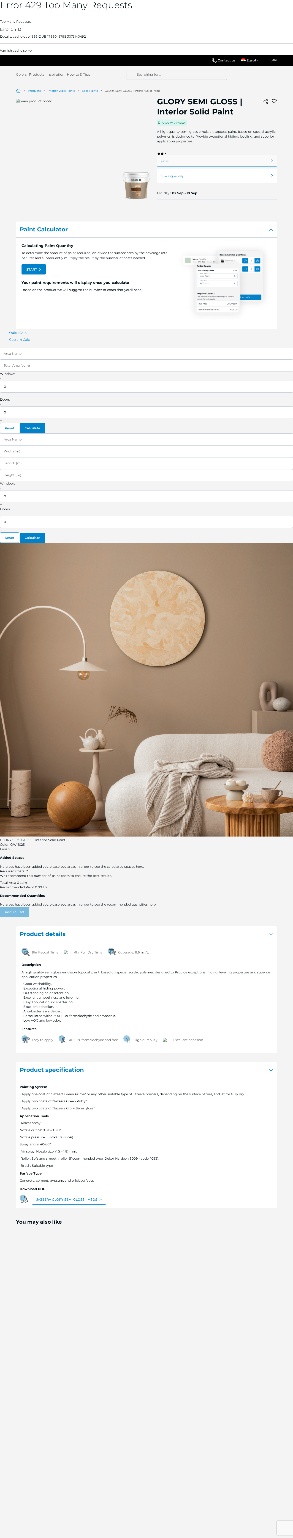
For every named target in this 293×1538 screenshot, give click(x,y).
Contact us (226, 60)
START (31, 269)
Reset (9, 428)
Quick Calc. (18, 333)
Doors (5, 399)
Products (36, 74)
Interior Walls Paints (61, 90)
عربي (274, 59)
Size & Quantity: (172, 176)
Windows (7, 374)
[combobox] (177, 74)
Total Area (8, 883)
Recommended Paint (17, 887)
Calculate (32, 428)
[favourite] (274, 101)
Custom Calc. (19, 340)
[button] (250, 60)
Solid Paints (90, 90)
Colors (21, 74)
